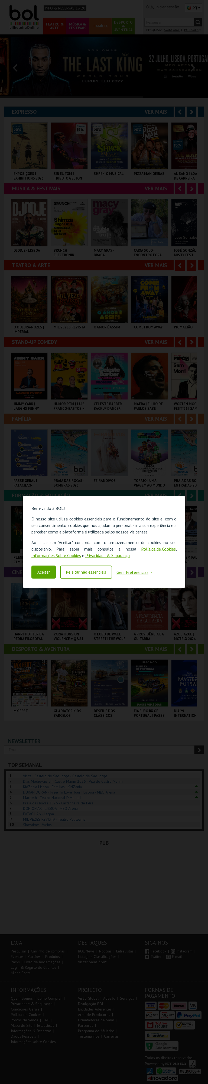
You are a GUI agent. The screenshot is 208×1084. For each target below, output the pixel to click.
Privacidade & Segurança (107, 555)
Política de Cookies (158, 548)
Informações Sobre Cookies (56, 555)
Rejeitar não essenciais (86, 572)
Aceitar (43, 572)
